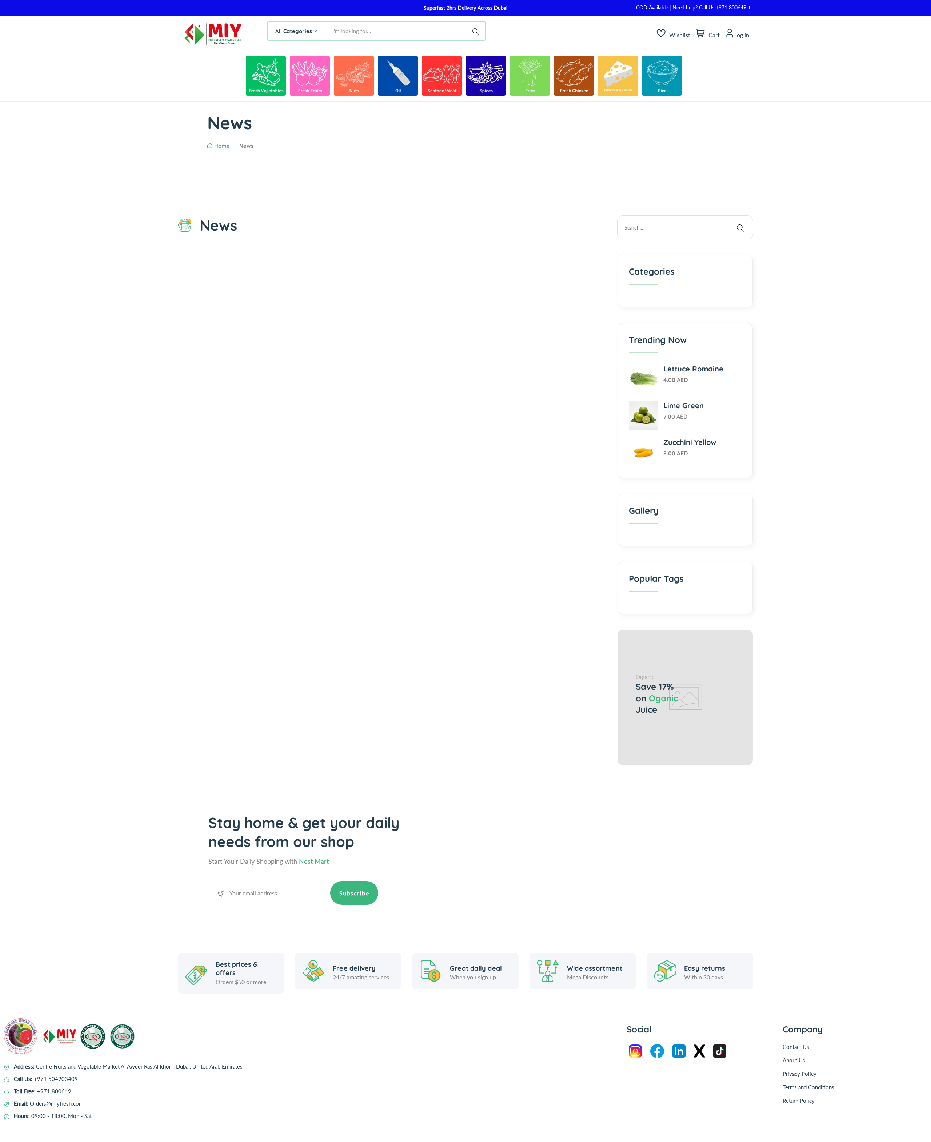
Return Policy (799, 1100)
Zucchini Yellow (689, 441)
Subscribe (354, 893)
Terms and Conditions (808, 1087)
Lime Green (683, 405)
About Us (794, 1060)
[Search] (477, 31)
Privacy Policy (799, 1073)
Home (222, 145)
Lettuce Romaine (693, 368)
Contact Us (796, 1046)
